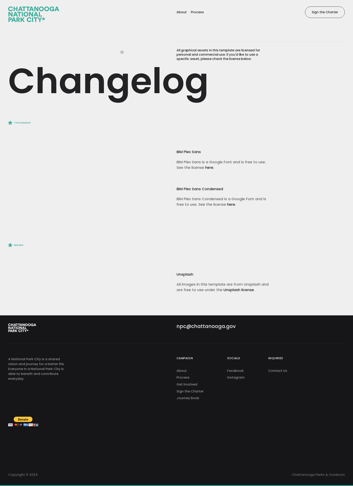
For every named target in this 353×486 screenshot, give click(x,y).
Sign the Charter (190, 391)
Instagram (236, 377)
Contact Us (277, 371)
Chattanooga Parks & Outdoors (318, 475)
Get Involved (186, 384)
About (181, 371)
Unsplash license (238, 289)
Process (183, 377)
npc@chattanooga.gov (206, 326)
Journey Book (187, 398)
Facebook (235, 371)
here (209, 167)
